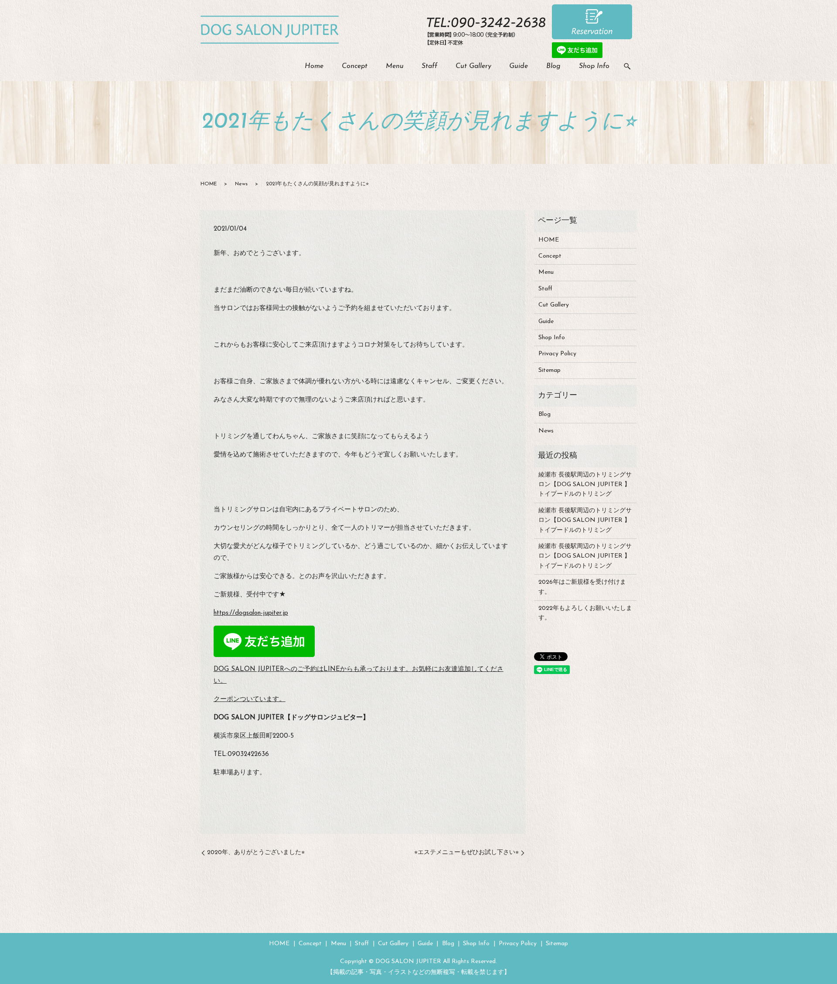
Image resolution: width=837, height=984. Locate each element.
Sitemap (549, 370)
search (627, 66)
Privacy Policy (557, 354)
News (241, 184)
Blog (553, 66)
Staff (429, 66)
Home (314, 66)
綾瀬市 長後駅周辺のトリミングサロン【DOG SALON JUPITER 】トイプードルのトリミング (585, 485)
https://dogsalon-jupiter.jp (251, 613)
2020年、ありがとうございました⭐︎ (256, 852)
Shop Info (594, 66)
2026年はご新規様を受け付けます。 (582, 587)
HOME (209, 184)
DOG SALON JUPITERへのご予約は (268, 669)
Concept (354, 66)
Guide (518, 66)
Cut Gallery (473, 66)
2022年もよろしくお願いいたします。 (585, 613)
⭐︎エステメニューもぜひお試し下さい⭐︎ (466, 852)
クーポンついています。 (250, 699)
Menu (395, 66)
